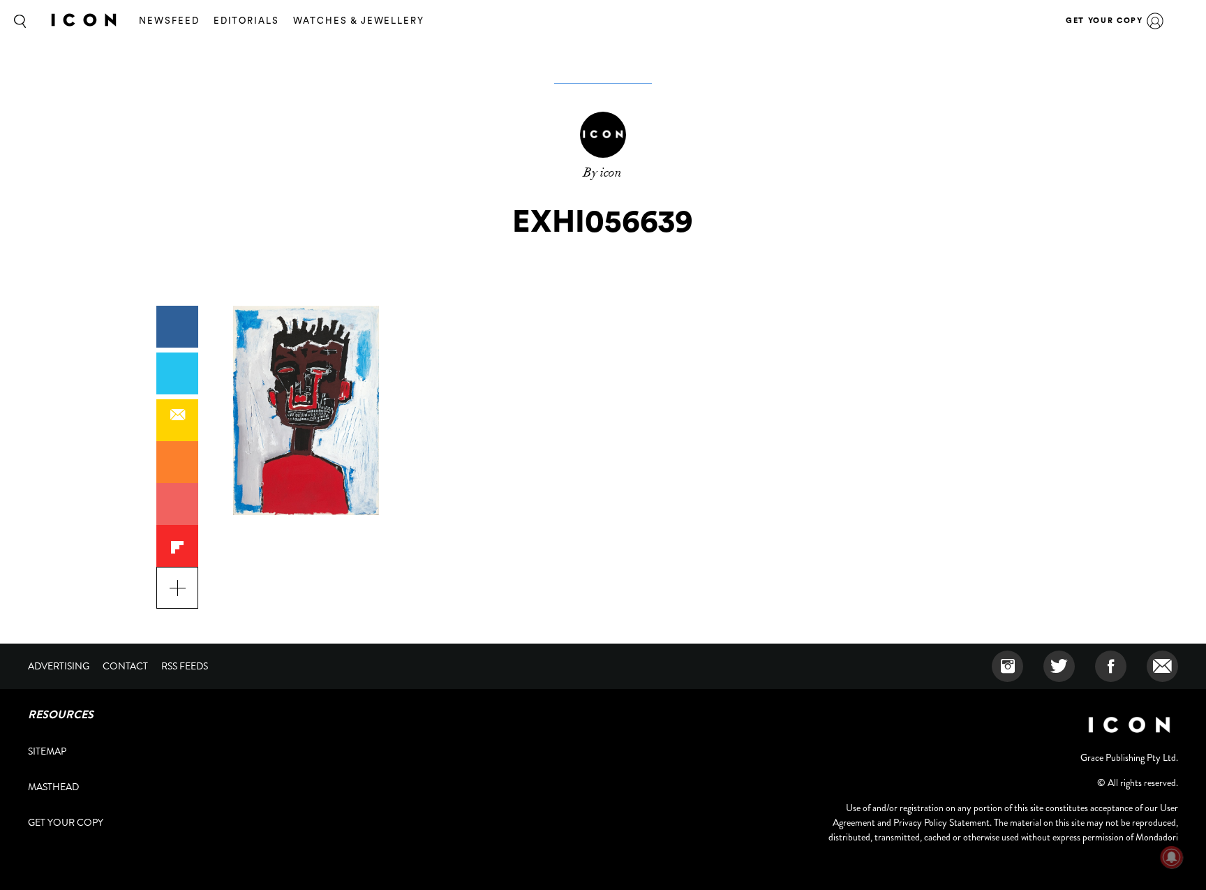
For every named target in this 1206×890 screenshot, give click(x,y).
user (1155, 21)
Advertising (58, 666)
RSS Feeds (184, 666)
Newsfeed (169, 20)
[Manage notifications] (1172, 857)
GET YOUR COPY (1104, 20)
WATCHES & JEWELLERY (358, 20)
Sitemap (47, 751)
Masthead (53, 787)
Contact (125, 666)
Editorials (247, 20)
